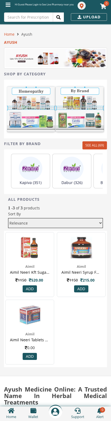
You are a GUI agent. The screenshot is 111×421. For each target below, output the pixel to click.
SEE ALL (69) (94, 145)
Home (9, 34)
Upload (91, 16)
